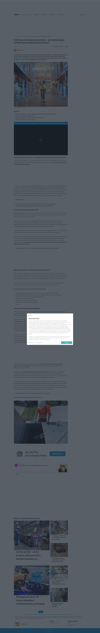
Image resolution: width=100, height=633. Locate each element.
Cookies (35, 339)
